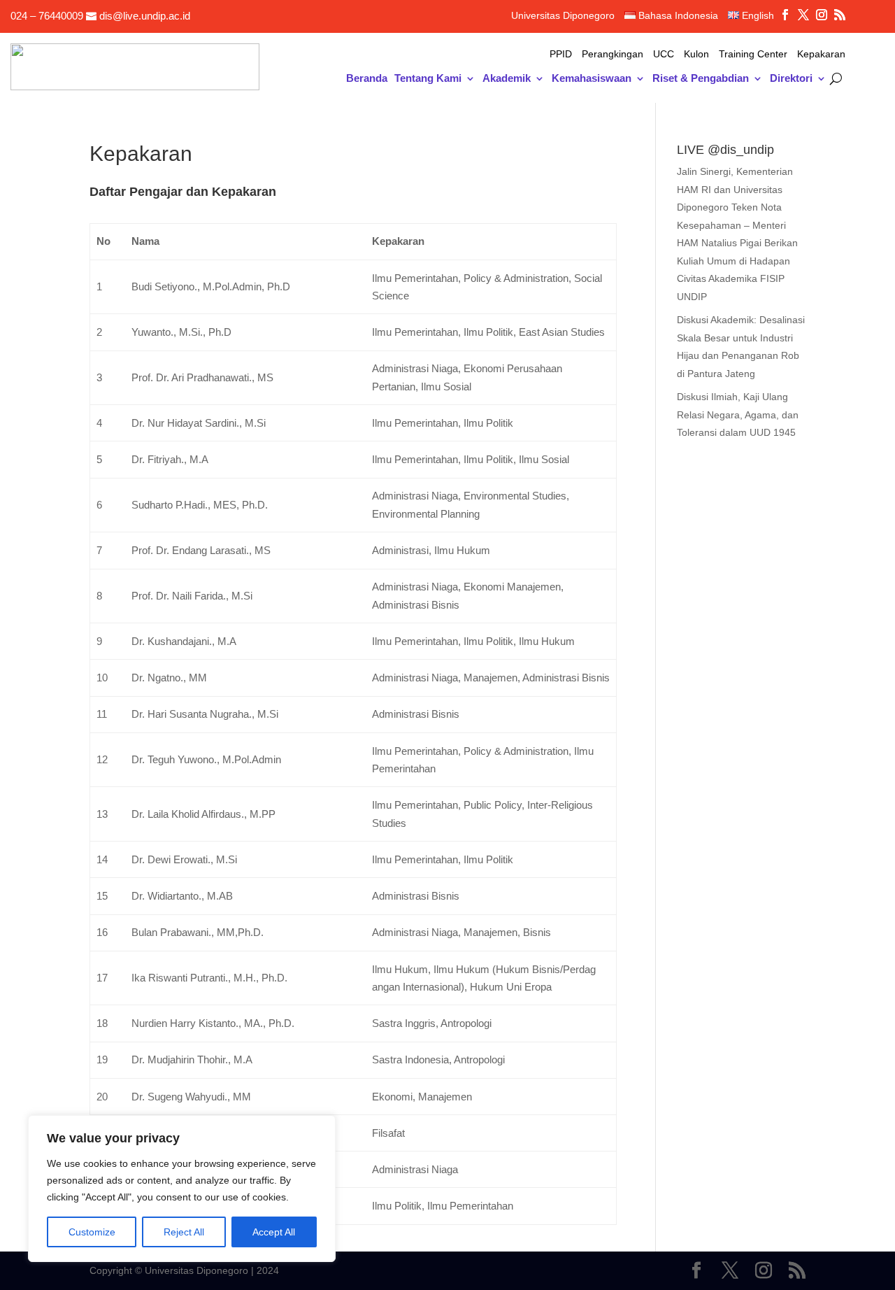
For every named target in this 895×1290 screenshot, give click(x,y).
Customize (92, 1232)
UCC (663, 54)
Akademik (506, 78)
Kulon (696, 54)
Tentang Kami (427, 78)
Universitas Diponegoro (563, 15)
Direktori (791, 78)
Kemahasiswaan (591, 78)
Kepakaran (821, 54)
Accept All (273, 1232)
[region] (182, 1188)
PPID (561, 54)
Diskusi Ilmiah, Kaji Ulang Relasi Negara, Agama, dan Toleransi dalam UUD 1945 (738, 414)
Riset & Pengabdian (700, 78)
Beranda (366, 78)
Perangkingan (612, 54)
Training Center (753, 54)
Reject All (184, 1232)
